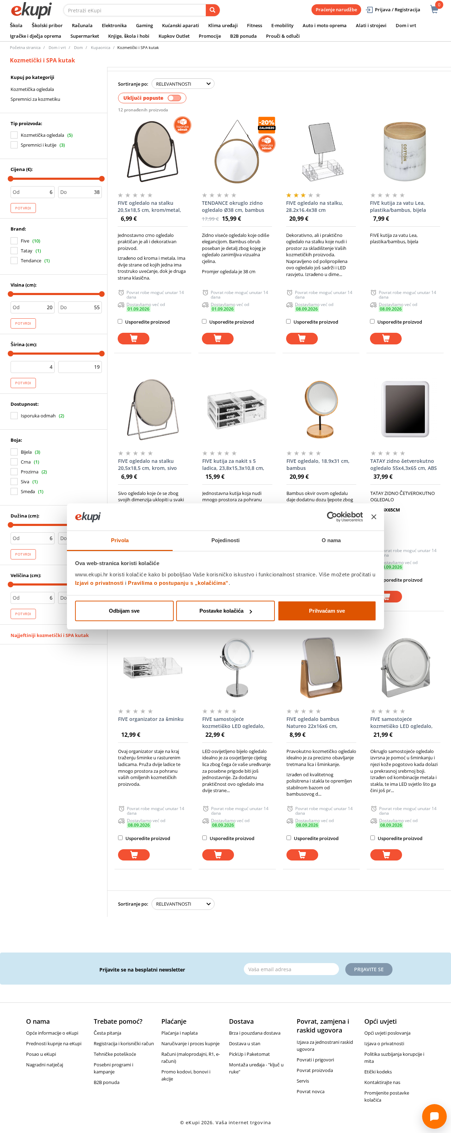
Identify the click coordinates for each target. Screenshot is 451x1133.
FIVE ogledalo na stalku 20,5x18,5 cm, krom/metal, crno (149, 207)
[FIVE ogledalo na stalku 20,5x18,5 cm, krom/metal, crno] (152, 151)
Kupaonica (100, 47)
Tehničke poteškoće (115, 1054)
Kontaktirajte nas (382, 1082)
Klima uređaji (223, 25)
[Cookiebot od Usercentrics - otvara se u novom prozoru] (332, 517)
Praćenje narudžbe (336, 9)
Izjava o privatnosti (384, 1043)
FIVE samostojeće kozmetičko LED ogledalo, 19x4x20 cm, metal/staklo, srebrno (401, 723)
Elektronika (114, 25)
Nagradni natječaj (44, 1064)
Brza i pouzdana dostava (254, 1033)
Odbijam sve (124, 611)
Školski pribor (47, 25)
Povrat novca (311, 1091)
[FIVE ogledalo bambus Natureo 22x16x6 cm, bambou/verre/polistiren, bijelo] (321, 667)
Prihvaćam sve (327, 611)
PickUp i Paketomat (249, 1054)
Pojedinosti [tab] (225, 540)
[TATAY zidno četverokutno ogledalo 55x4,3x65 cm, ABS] (405, 409)
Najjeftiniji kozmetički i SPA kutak (50, 635)
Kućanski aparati (180, 25)
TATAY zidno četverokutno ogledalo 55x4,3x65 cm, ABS (403, 464)
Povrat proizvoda (315, 1070)
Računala (82, 25)
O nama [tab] (331, 540)
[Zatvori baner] (373, 517)
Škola (16, 25)
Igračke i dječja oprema (35, 36)
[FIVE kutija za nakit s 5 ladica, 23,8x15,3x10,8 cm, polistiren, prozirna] (237, 409)
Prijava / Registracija (397, 9)
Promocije (210, 36)
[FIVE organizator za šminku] (153, 667)
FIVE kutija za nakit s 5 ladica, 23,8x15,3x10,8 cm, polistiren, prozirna (233, 465)
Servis (303, 1081)
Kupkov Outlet (174, 36)
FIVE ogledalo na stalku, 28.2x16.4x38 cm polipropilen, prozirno (314, 207)
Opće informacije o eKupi (52, 1033)
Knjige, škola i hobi (128, 36)
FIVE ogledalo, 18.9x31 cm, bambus (318, 464)
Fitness (254, 25)
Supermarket (84, 36)
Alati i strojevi (371, 25)
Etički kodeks (378, 1071)
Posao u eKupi (41, 1054)
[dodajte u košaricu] (133, 338)
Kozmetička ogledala (32, 89)
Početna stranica (25, 47)
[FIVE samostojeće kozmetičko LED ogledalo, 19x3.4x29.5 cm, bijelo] (237, 667)
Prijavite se (369, 969)
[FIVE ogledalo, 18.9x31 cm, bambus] (321, 409)
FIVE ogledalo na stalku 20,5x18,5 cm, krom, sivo (147, 464)
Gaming (144, 25)
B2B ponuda (243, 36)
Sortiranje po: (133, 84)
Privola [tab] (120, 540)
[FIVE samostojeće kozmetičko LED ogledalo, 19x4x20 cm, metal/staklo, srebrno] (405, 667)
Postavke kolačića (221, 611)
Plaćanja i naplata (179, 1033)
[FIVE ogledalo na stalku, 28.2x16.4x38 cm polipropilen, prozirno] (321, 151)
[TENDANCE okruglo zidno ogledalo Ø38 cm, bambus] (237, 151)
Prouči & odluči (283, 36)
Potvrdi (23, 208)
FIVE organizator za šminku (151, 719)
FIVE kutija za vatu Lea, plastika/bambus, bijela (398, 206)
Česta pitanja (107, 1033)
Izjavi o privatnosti (99, 583)
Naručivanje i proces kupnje (190, 1043)
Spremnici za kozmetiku (35, 99)
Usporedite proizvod (147, 322)
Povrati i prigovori (315, 1060)
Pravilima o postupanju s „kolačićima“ (178, 583)
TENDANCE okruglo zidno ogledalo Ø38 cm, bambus (233, 206)
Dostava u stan (244, 1043)
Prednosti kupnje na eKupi (53, 1043)
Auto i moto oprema (325, 25)
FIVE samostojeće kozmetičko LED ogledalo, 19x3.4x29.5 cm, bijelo (233, 723)
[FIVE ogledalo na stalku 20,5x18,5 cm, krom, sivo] (153, 409)
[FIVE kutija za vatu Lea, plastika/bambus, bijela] (405, 151)
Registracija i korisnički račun (124, 1043)
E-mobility (282, 25)
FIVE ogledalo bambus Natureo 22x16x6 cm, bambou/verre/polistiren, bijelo (316, 723)
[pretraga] (213, 10)
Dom (78, 47)
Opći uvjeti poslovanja (387, 1033)
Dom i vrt (406, 25)
